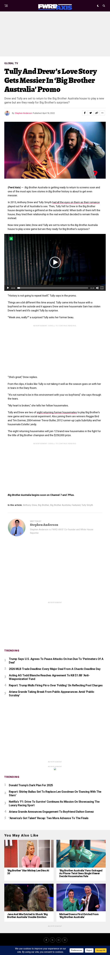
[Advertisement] (55, 34)
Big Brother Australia (60, 505)
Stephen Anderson (23, 113)
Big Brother (43, 505)
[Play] (8, 288)
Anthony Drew (30, 505)
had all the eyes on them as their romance (76, 202)
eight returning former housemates (57, 412)
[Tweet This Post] (90, 112)
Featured (76, 505)
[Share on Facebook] (84, 112)
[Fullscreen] (102, 288)
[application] (55, 262)
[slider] (52, 288)
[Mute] (97, 288)
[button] (55, 262)
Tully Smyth (87, 505)
